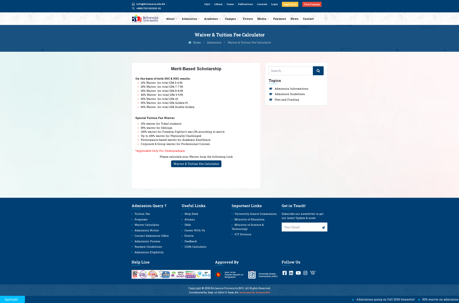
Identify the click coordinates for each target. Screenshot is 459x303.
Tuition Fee (142, 214)
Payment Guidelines (148, 246)
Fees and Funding (287, 99)
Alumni (189, 219)
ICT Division (243, 234)
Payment (279, 18)
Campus (230, 18)
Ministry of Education (250, 219)
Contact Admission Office (151, 235)
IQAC (207, 4)
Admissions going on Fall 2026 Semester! (375, 299)
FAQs (187, 224)
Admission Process (147, 241)
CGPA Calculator (195, 246)
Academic (211, 18)
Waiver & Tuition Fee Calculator (196, 164)
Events (248, 18)
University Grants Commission (256, 214)
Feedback (190, 241)
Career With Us (194, 230)
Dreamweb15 (263, 292)
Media (261, 18)
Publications (245, 4)
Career (230, 4)
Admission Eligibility (149, 252)
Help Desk (191, 214)
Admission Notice (146, 230)
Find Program (312, 4)
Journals (262, 4)
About (170, 18)
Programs (141, 219)
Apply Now (290, 4)
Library (218, 4)
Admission (189, 18)
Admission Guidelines (290, 94)
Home (196, 42)
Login (274, 4)
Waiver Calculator (146, 224)
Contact (308, 18)
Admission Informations (291, 88)
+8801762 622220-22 (148, 8)
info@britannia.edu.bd (150, 4)
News (294, 18)
